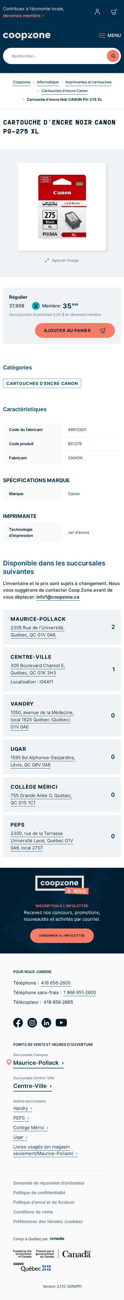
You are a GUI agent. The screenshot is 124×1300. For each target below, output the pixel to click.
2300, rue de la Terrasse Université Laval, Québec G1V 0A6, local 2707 (42, 840)
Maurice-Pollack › (38, 1062)
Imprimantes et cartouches (88, 82)
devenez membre (22, 15)
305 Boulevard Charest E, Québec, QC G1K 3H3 (38, 669)
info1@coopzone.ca (57, 596)
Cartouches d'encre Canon (65, 90)
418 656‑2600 (55, 983)
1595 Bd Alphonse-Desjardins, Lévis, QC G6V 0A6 (43, 761)
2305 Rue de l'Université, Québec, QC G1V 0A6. (37, 631)
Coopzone (21, 82)
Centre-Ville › (32, 1086)
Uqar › (20, 1137)
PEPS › (21, 1118)
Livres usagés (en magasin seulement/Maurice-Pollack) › (45, 1150)
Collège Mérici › (30, 1127)
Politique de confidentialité (39, 1192)
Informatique (48, 82)
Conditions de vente (33, 1212)
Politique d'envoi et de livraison (43, 1202)
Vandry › (22, 1108)
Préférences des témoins (47, 1221)
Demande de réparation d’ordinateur (49, 1183)
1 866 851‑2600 (80, 992)
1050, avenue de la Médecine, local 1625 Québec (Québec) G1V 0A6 (42, 719)
